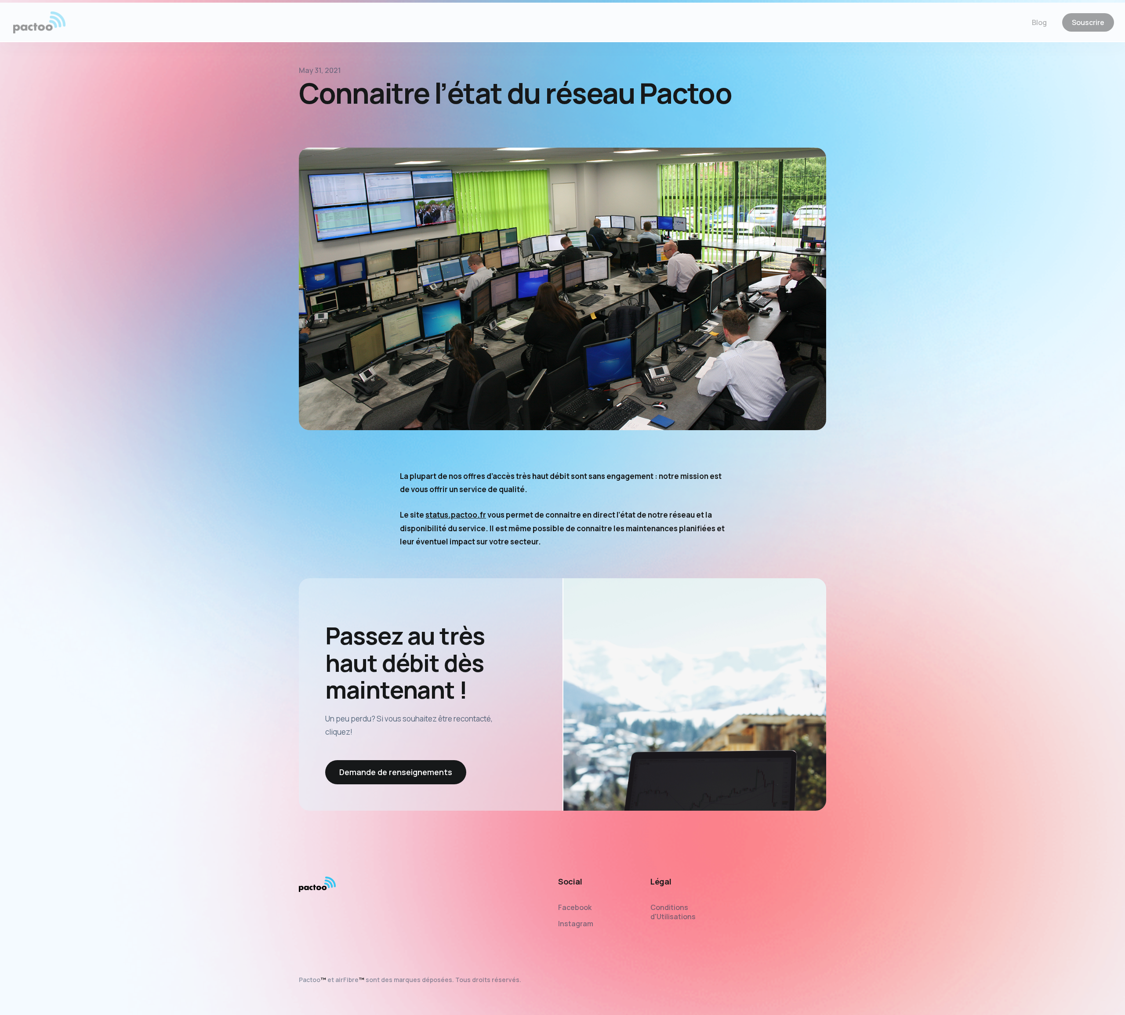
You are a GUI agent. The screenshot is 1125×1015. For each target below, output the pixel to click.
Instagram (575, 923)
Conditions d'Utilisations (673, 912)
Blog (1039, 24)
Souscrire (1088, 24)
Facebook (575, 907)
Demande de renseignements (395, 772)
